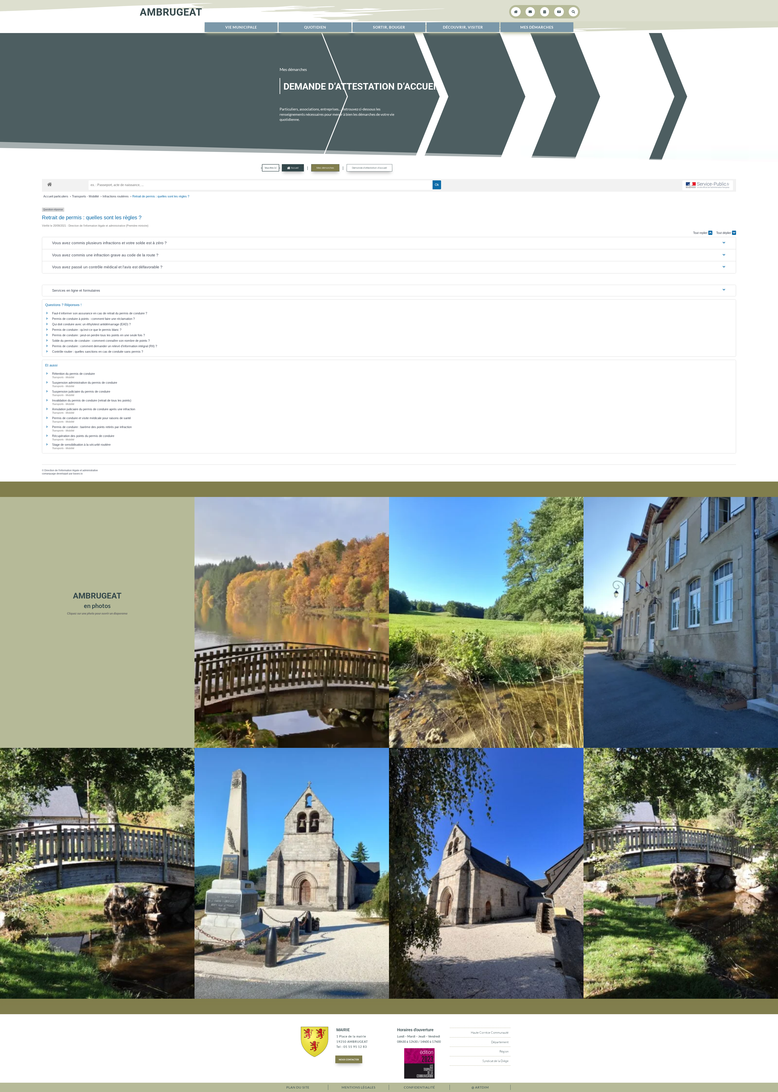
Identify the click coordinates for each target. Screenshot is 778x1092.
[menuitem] (241, 27)
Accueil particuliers (56, 196)
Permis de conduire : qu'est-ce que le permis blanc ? (86, 329)
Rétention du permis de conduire (73, 373)
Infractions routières (116, 196)
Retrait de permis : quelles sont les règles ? (160, 196)
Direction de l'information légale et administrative (71, 470)
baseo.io (78, 473)
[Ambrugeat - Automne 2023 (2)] (291, 746)
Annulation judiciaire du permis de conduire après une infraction (93, 409)
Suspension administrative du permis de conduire (84, 382)
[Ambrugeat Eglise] (486, 997)
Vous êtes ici (271, 167)
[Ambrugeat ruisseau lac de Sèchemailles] (97, 997)
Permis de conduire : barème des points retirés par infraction (92, 427)
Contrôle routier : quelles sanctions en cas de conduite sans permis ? (97, 351)
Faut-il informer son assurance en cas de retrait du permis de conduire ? (99, 313)
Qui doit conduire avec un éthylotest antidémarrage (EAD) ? (91, 324)
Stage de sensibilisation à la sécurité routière (81, 444)
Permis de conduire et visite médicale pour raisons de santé (91, 418)
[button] (389, 243)
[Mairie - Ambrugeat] (681, 746)
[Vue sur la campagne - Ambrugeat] (486, 746)
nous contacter (349, 1059)
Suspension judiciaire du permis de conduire (81, 391)
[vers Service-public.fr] (707, 185)
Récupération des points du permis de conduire (83, 436)
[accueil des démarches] (49, 184)
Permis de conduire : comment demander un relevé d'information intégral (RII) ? (104, 346)
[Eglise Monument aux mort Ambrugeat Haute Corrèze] (291, 997)
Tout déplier (724, 232)
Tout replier (700, 232)
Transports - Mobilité (86, 196)
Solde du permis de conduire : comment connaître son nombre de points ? (101, 340)
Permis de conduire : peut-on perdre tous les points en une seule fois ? (98, 335)
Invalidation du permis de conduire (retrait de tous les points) (91, 400)
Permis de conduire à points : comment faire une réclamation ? (93, 318)
